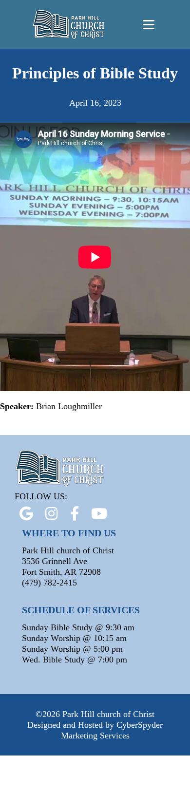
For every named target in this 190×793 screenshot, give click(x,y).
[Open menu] (148, 24)
